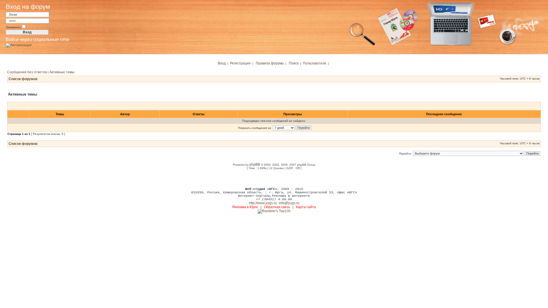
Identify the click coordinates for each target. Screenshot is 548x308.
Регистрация (240, 63)
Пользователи (314, 63)
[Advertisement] (274, 178)
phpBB (254, 165)
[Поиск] (362, 45)
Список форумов (23, 79)
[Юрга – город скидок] (490, 45)
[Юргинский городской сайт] (455, 45)
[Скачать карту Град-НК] (401, 45)
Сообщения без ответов (27, 72)
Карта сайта (306, 207)
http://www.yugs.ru (263, 203)
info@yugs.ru (289, 203)
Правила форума (270, 63)
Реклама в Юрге (245, 207)
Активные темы (61, 72)
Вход (222, 63)
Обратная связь (277, 207)
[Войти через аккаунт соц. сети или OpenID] (19, 44)
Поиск (294, 63)
